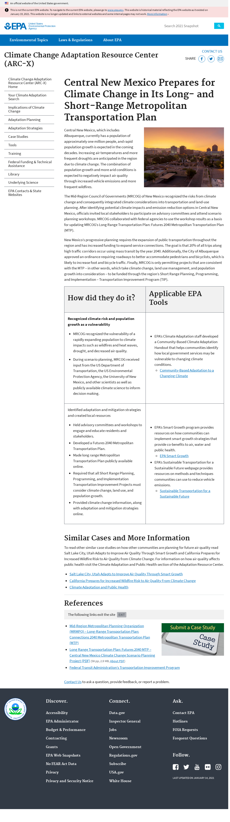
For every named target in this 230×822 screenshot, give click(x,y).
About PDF (117, 661)
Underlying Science (23, 182)
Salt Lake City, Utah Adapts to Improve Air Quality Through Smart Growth (126, 574)
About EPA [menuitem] (112, 40)
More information (157, 14)
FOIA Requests (185, 730)
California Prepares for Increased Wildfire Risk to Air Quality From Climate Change (133, 580)
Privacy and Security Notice (69, 781)
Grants (52, 747)
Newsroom (118, 739)
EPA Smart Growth (174, 455)
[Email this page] (220, 58)
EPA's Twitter (186, 767)
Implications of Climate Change (26, 109)
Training (14, 153)
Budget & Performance (66, 730)
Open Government (125, 747)
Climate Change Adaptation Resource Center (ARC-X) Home (29, 83)
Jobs (113, 730)
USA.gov (116, 773)
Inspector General (124, 722)
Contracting (56, 739)
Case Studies (18, 136)
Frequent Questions (190, 739)
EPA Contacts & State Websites (24, 192)
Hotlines (180, 722)
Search (219, 26)
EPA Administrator (62, 722)
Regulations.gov (123, 756)
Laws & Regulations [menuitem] (75, 40)
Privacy (52, 773)
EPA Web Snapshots (63, 756)
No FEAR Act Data (61, 764)
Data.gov (117, 713)
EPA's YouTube (197, 767)
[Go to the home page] (15, 26)
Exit (122, 614)
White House (120, 781)
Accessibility (57, 713)
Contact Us (212, 51)
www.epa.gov (115, 10)
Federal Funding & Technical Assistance (30, 163)
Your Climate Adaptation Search (27, 97)
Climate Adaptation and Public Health (99, 587)
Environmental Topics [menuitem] (29, 40)
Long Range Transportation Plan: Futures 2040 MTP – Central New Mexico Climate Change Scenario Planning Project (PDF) (112, 655)
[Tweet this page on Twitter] (211, 58)
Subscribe (117, 764)
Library (13, 174)
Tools (12, 144)
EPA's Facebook (176, 767)
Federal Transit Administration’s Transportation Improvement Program (125, 667)
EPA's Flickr (208, 767)
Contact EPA (183, 713)
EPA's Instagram (218, 767)
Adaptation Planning (24, 119)
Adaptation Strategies (25, 128)
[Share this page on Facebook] (201, 58)
